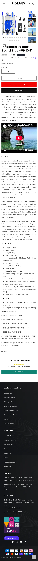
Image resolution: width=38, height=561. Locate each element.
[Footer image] (11, 525)
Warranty (7, 419)
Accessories (8, 445)
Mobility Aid (8, 436)
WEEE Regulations (10, 462)
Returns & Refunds (10, 406)
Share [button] (5, 351)
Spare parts (8, 449)
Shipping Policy (9, 398)
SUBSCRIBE (7, 466)
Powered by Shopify (17, 557)
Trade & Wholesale (10, 415)
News (6, 458)
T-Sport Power (9, 557)
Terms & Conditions (11, 411)
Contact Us (8, 393)
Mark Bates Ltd (14, 508)
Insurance (7, 453)
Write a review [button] (19, 372)
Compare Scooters (10, 440)
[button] (4, 3)
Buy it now (19, 91)
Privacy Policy (9, 402)
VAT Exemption (9, 424)
